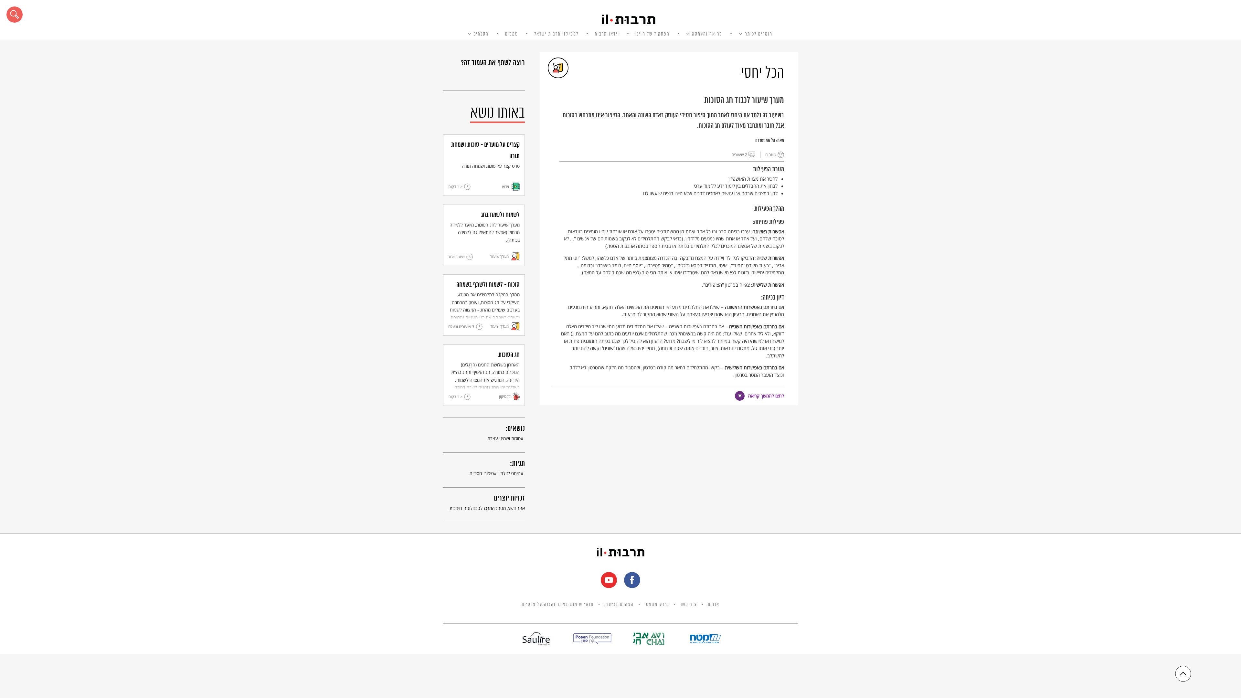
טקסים (511, 34)
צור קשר (688, 604)
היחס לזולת (510, 473)
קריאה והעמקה (707, 34)
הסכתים (481, 34)
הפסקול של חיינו (652, 34)
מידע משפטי (656, 604)
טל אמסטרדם (765, 140)
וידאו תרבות (607, 34)
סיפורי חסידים (482, 473)
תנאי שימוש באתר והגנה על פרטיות (558, 604)
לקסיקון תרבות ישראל (556, 34)
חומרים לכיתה (758, 34)
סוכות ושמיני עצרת (504, 438)
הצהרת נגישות (619, 604)
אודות (714, 604)
